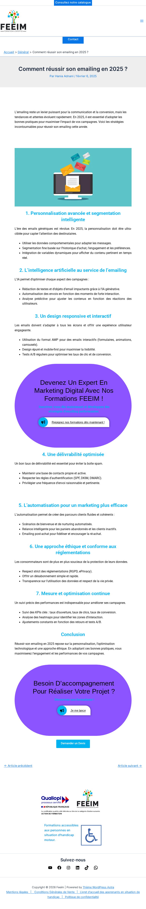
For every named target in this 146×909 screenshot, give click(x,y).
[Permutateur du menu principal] (142, 21)
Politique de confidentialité (82, 897)
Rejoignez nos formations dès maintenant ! (78, 422)
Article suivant (130, 765)
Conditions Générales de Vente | (57, 892)
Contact (73, 39)
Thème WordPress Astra (98, 887)
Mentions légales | (20, 892)
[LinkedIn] (77, 869)
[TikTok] (86, 869)
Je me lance (78, 710)
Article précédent (18, 765)
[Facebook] (59, 869)
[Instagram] (68, 869)
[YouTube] (50, 869)
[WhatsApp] (96, 869)
